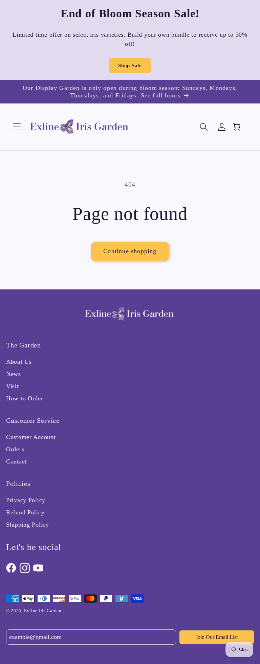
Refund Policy (25, 512)
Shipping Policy (27, 524)
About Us (19, 361)
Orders (15, 449)
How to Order (24, 398)
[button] (17, 127)
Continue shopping (129, 251)
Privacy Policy (25, 500)
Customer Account (31, 437)
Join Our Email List (217, 637)
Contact (16, 461)
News (13, 374)
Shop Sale (130, 65)
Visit (12, 386)
